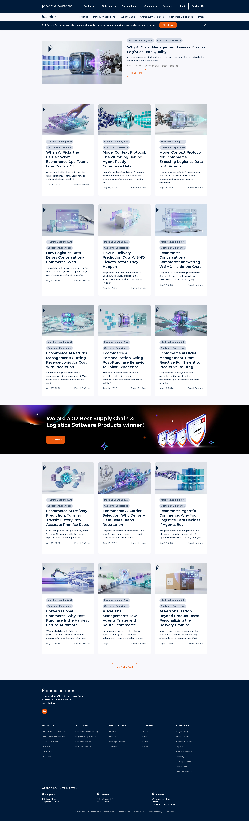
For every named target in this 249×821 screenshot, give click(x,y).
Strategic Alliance (117, 741)
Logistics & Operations (85, 736)
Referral (112, 731)
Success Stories (183, 736)
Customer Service (83, 741)
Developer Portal (184, 761)
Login (183, 6)
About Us (146, 731)
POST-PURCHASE (50, 741)
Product (83, 16)
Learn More (56, 439)
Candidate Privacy (155, 812)
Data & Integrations (104, 16)
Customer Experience (181, 16)
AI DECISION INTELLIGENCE (54, 736)
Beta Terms (169, 812)
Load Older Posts (124, 667)
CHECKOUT (47, 746)
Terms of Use (124, 812)
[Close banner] (205, 25)
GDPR (145, 741)
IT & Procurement (83, 746)
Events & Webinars (185, 751)
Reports (179, 746)
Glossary (180, 756)
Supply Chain (127, 16)
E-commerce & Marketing (86, 731)
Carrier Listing (182, 766)
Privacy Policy (138, 812)
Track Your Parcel (184, 771)
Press (201, 16)
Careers (146, 746)
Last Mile (113, 746)
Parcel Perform (169, 65)
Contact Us (198, 6)
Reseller (113, 736)
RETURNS (46, 756)
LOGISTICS (47, 751)
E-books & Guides (184, 741)
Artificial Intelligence (152, 16)
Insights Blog (182, 731)
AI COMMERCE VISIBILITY (53, 731)
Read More (136, 72)
